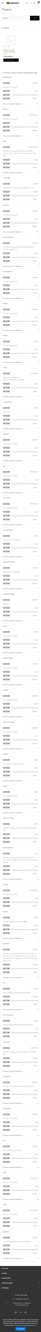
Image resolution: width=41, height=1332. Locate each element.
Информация (7, 1283)
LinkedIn (16, 1312)
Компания (6, 1278)
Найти (35, 18)
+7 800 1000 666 (21, 1295)
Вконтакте (20, 1312)
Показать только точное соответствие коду (20, 73)
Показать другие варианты (13, 104)
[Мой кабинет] (34, 3)
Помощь (5, 1288)
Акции (4, 1273)
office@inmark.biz (21, 1299)
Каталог (5, 1268)
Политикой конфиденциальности (25, 1325)
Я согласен (20, 1329)
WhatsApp (25, 1312)
